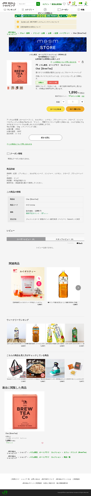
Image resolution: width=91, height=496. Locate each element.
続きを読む (45, 138)
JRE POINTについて (47, 479)
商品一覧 (67, 457)
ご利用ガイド (15, 479)
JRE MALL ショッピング (12, 33)
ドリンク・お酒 (39, 33)
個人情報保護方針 (62, 483)
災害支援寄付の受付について (30, 27)
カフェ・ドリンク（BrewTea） (76, 452)
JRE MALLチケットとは (63, 479)
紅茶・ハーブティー (62, 33)
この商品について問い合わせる (64, 62)
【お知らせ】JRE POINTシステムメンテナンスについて (39, 22)
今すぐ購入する (75, 109)
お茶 (50, 33)
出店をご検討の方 (49, 483)
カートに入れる (55, 109)
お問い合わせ (35, 479)
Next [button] (24, 72)
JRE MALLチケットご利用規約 (32, 483)
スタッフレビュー (65, 239)
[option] (19, 72)
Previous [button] (14, 72)
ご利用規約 (76, 479)
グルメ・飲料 (25, 33)
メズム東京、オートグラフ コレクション (45, 452)
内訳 (83, 96)
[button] (78, 288)
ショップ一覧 (25, 479)
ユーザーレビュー (26, 239)
